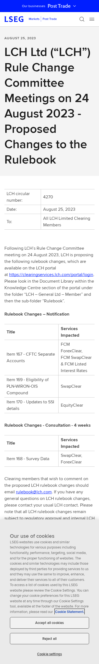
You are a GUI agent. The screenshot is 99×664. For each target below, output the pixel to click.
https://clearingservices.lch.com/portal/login (51, 274)
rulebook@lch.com (34, 492)
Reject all (49, 638)
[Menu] (92, 19)
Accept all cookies (49, 622)
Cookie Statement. (69, 611)
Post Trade (59, 6)
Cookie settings (49, 654)
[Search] (82, 19)
